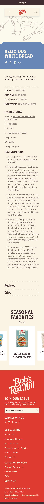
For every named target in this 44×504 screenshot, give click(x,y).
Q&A (8, 292)
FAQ (7, 476)
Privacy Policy (19, 492)
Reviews (10, 285)
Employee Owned (13, 439)
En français (22, 3)
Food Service (11, 471)
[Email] (19, 62)
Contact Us (10, 480)
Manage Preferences (11, 498)
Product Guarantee (14, 467)
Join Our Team (11, 443)
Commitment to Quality (16, 448)
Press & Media (11, 452)
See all (22, 322)
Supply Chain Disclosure (12, 495)
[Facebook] (6, 62)
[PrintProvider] (15, 62)
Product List (10, 457)
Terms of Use (9, 492)
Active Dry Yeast (19, 133)
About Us (9, 434)
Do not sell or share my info (30, 495)
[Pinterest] (10, 62)
